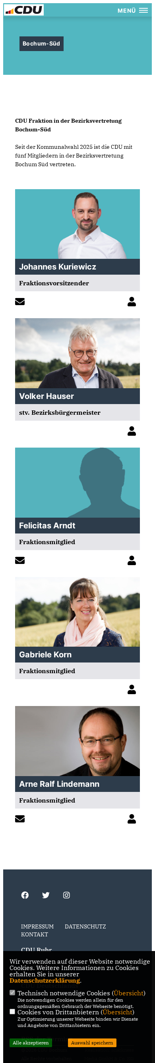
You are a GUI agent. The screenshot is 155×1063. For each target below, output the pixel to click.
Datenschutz (85, 926)
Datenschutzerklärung (45, 980)
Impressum (37, 926)
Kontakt (34, 934)
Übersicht (128, 993)
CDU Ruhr (36, 950)
